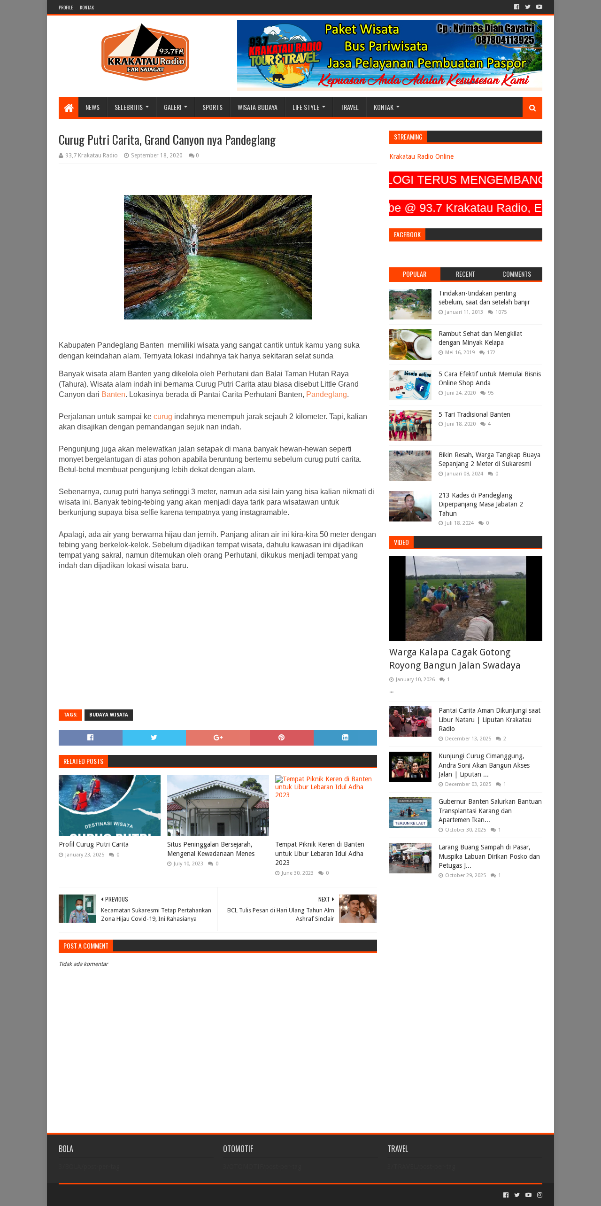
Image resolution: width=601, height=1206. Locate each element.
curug (164, 416)
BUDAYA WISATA (108, 714)
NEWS (92, 107)
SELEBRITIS (129, 107)
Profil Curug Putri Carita (94, 844)
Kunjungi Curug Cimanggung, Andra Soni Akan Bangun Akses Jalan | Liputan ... (484, 765)
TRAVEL (349, 107)
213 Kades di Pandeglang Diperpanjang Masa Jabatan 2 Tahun (481, 504)
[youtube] (538, 7)
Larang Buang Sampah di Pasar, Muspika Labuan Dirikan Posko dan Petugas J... (489, 856)
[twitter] (527, 7)
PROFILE (66, 7)
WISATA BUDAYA (257, 107)
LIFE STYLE (306, 107)
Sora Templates (111, 1194)
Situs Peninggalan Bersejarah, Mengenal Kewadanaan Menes (210, 848)
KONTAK (87, 7)
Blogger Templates (165, 1194)
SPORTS (212, 107)
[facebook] (516, 7)
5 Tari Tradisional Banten (474, 414)
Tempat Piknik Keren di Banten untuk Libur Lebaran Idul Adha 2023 (319, 853)
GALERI (172, 107)
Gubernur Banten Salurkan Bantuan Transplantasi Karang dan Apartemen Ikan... (490, 811)
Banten (112, 394)
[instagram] (538, 1195)
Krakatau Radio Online (421, 156)
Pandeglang (326, 394)
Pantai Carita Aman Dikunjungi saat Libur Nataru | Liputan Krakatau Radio (489, 719)
